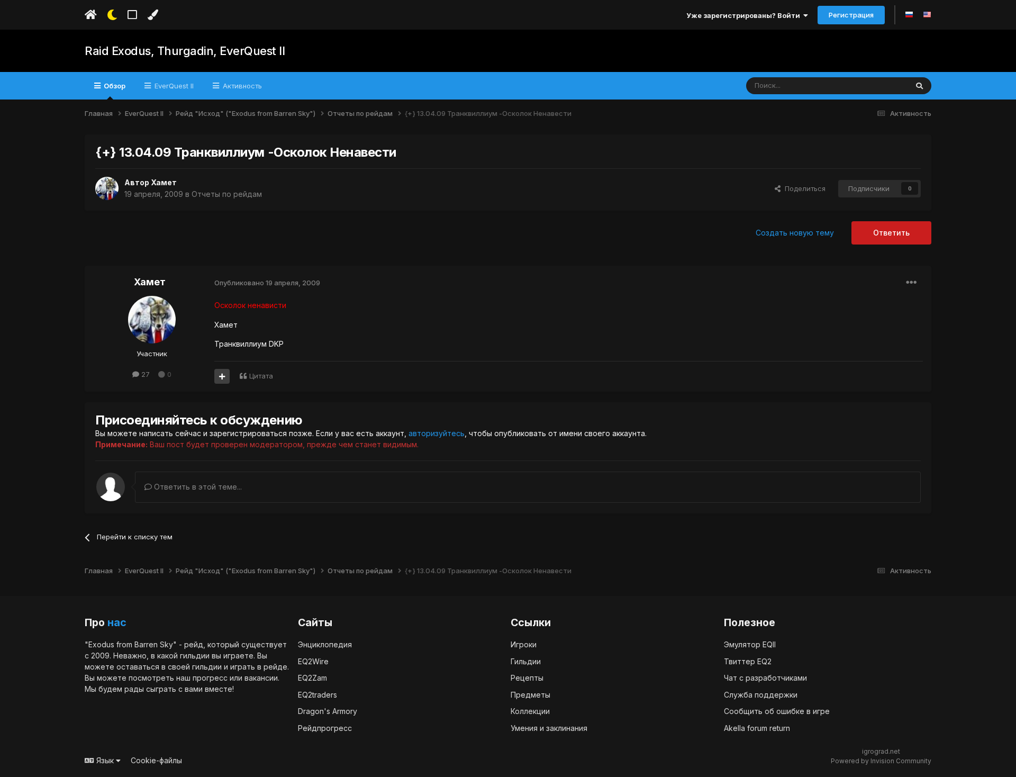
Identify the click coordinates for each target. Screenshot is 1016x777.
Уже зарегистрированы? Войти (744, 15)
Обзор (113, 86)
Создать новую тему (795, 232)
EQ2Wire (313, 661)
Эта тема (879, 85)
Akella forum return (757, 728)
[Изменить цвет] (152, 15)
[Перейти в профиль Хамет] (107, 188)
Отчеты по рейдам (227, 193)
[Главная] (91, 14)
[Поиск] (919, 85)
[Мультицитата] (222, 376)
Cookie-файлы (156, 760)
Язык (105, 760)
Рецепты (527, 677)
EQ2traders (317, 694)
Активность (241, 86)
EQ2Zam (312, 677)
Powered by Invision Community (881, 761)
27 (144, 374)
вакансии (261, 677)
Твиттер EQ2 (748, 661)
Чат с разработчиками (765, 677)
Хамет (164, 182)
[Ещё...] (911, 282)
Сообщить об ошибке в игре (777, 711)
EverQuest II (173, 86)
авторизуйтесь (437, 433)
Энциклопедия (325, 644)
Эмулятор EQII (750, 644)
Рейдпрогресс (325, 728)
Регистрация (851, 15)
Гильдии (526, 661)
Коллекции (530, 711)
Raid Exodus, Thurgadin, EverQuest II (185, 51)
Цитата (261, 376)
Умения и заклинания (549, 728)
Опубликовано (267, 282)
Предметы (530, 694)
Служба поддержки (760, 694)
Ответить (891, 232)
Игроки (524, 644)
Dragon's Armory (327, 711)
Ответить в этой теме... (197, 486)
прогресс (210, 677)
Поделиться (803, 188)
